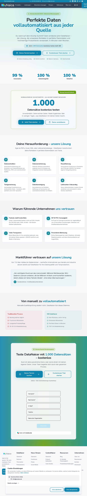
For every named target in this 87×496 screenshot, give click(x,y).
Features (19, 459)
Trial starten (20, 462)
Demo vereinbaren (58, 122)
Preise (32, 462)
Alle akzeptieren (71, 490)
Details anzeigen (12, 483)
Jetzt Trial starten (31, 122)
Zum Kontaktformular (9, 1)
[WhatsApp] (70, 1)
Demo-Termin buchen (27, 53)
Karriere (77, 462)
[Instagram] (77, 1)
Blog (61, 456)
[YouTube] (82, 1)
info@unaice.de (17, 479)
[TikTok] (80, 1)
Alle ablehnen (56, 490)
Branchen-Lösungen (40, 5)
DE (77, 5)
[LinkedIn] (72, 1)
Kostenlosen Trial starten (58, 53)
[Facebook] (75, 1)
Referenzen (60, 5)
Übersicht (19, 456)
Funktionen (34, 459)
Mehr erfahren (24, 473)
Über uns (77, 456)
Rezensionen (78, 459)
